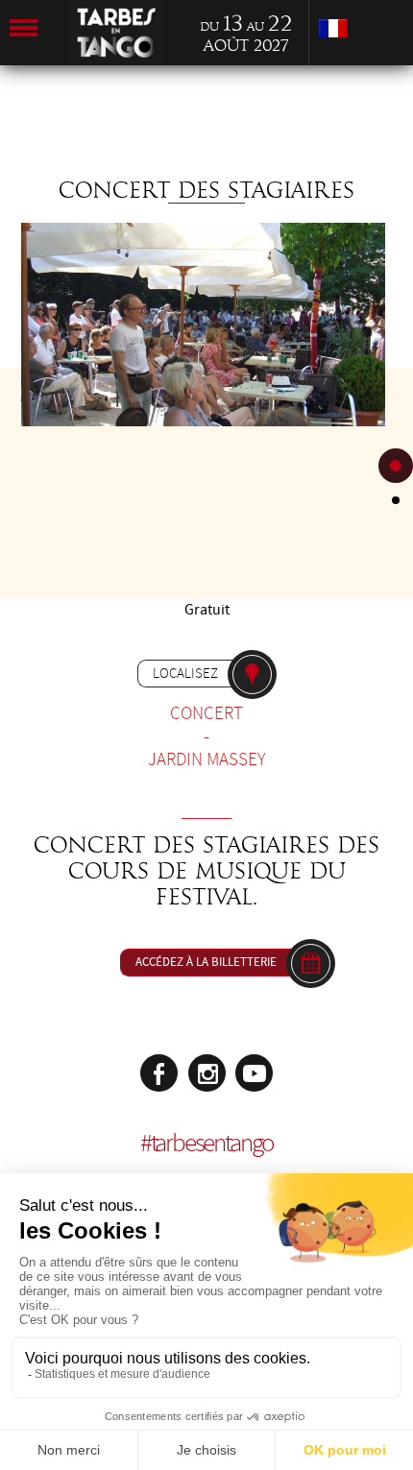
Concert (206, 713)
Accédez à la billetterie (206, 962)
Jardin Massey (206, 759)
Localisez (185, 673)
